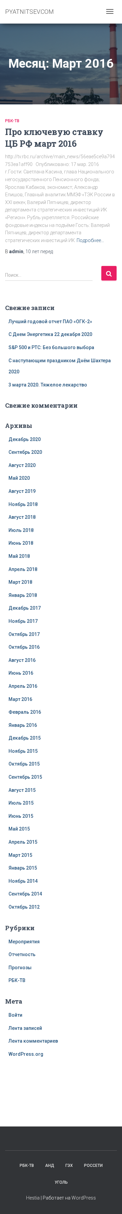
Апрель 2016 (22, 686)
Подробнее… (90, 240)
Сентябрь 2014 (25, 894)
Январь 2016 (22, 725)
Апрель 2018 (22, 569)
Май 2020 (19, 478)
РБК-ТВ (12, 121)
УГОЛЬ (61, 1182)
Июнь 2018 (20, 543)
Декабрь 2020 (24, 439)
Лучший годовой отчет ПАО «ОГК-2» (50, 321)
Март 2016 (20, 699)
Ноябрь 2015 (23, 751)
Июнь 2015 (20, 816)
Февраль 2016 (24, 712)
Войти (15, 1015)
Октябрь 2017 (24, 634)
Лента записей (25, 1028)
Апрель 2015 (22, 842)
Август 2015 (22, 790)
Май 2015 (19, 829)
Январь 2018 (22, 595)
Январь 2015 (22, 868)
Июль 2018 (21, 530)
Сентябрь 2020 (25, 452)
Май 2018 (19, 556)
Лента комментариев (33, 1041)
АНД (49, 1165)
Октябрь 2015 (24, 764)
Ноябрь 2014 (23, 881)
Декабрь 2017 (24, 608)
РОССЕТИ (93, 1165)
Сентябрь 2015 (25, 777)
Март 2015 (20, 855)
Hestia (33, 1198)
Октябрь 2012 (24, 907)
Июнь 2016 (20, 673)
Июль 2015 (21, 803)
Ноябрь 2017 (23, 621)
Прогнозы (20, 967)
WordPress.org (25, 1054)
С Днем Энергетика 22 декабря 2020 (50, 334)
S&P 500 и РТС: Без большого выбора (51, 347)
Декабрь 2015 (24, 738)
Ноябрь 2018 (23, 504)
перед (39, 251)
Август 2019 (22, 491)
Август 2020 (22, 465)
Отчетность (22, 954)
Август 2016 (22, 660)
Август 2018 (22, 517)
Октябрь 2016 (24, 647)
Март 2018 (20, 582)
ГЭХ (69, 1165)
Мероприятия (24, 941)
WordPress (84, 1198)
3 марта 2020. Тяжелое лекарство (47, 384)
